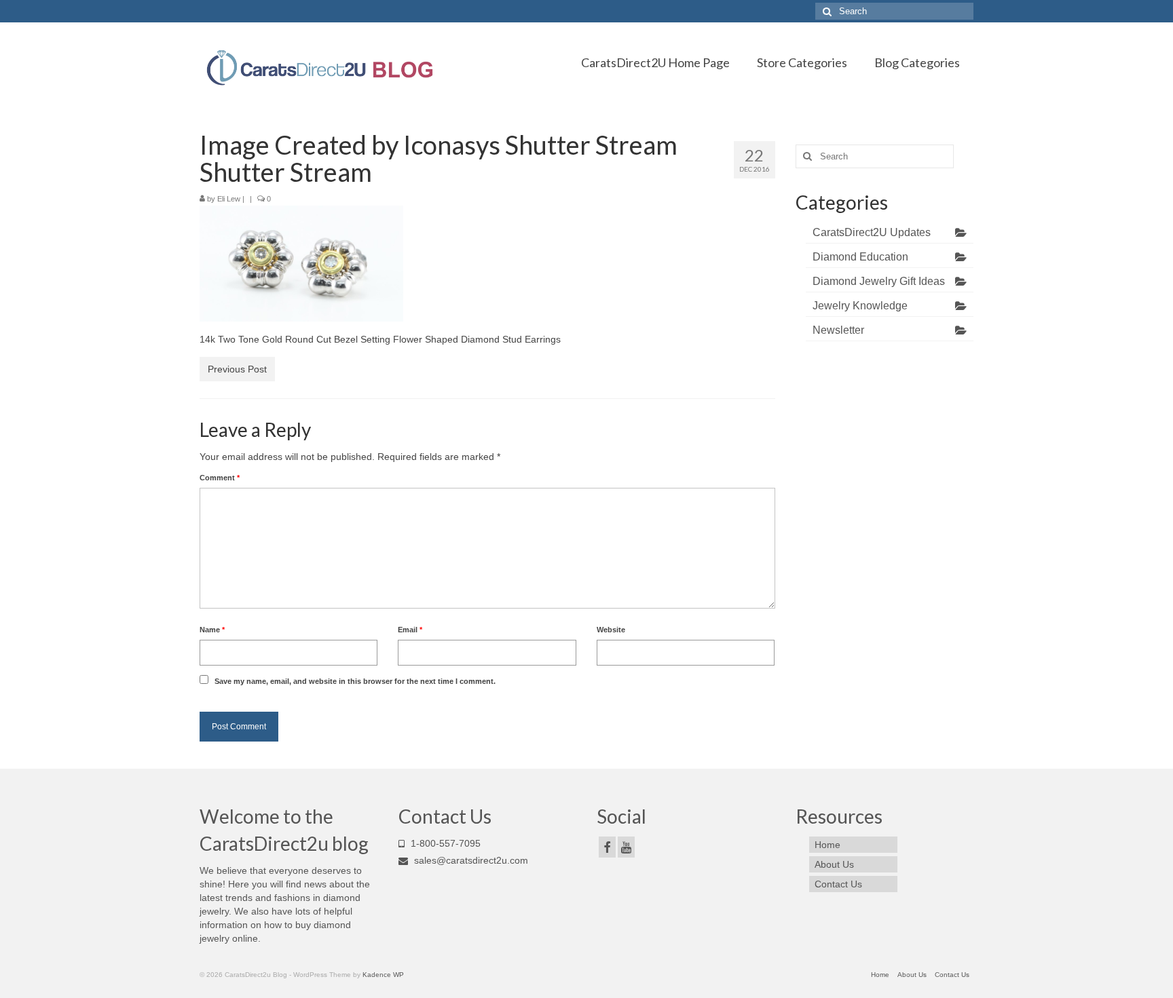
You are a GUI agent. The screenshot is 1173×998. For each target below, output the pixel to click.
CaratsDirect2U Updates (872, 232)
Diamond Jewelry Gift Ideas (879, 281)
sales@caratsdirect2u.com (469, 860)
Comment (220, 478)
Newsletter (838, 330)
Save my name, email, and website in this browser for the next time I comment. (355, 681)
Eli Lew (228, 199)
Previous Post (237, 369)
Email (410, 630)
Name (212, 630)
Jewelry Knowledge (860, 305)
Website (611, 630)
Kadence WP (383, 974)
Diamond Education (860, 257)
